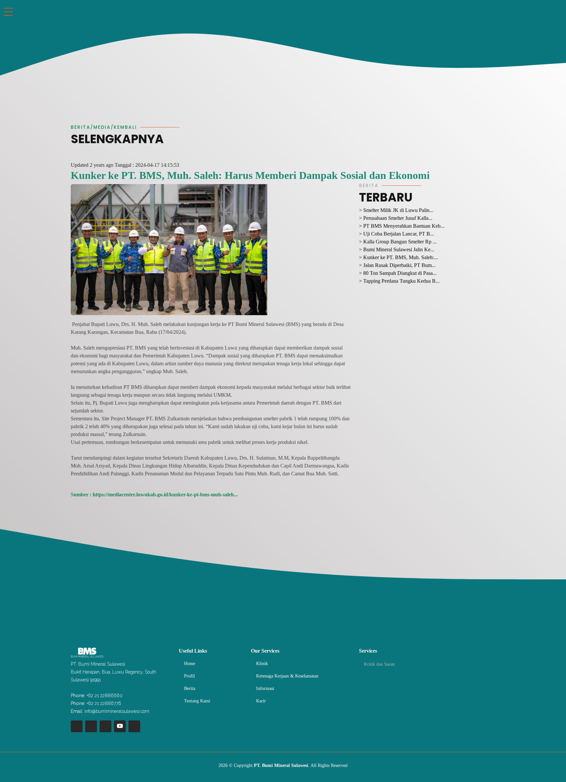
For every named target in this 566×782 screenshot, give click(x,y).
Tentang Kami (197, 701)
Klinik (262, 663)
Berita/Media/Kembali (104, 127)
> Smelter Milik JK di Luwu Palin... (396, 210)
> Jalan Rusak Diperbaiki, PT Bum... (397, 265)
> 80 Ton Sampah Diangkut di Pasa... (398, 273)
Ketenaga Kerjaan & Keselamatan (287, 676)
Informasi (265, 688)
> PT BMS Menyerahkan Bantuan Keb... (401, 226)
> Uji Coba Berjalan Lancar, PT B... (396, 234)
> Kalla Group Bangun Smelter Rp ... (398, 241)
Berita (189, 688)
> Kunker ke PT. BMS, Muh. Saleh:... (398, 257)
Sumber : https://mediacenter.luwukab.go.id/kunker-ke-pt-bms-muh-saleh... (154, 494)
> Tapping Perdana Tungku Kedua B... (399, 281)
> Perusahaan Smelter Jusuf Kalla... (395, 218)
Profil (189, 676)
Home (189, 663)
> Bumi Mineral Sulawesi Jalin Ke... (396, 249)
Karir (261, 701)
